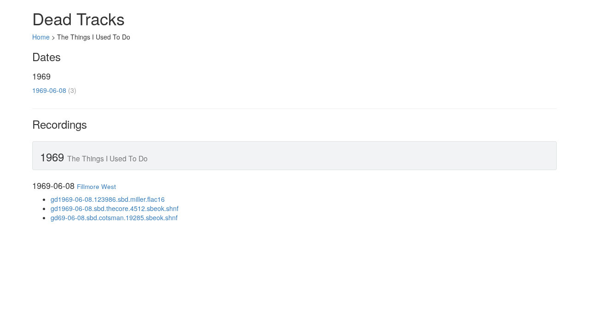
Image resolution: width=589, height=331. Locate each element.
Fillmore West (96, 186)
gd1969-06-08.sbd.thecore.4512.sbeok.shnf (115, 208)
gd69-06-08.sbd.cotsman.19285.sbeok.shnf (114, 217)
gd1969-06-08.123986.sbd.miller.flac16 (108, 199)
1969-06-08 (49, 90)
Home (41, 36)
